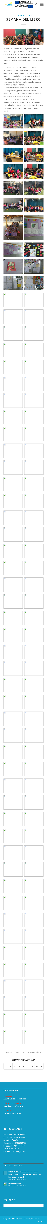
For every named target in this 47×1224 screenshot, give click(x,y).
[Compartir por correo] (41, 1066)
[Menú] (40, 4)
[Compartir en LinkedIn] (23, 1066)
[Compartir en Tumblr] (28, 1066)
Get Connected (35, 1219)
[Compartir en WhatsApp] (15, 1066)
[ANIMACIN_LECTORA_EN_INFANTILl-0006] (23, 37)
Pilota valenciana (14, 1183)
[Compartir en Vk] (32, 1066)
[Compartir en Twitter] (10, 1066)
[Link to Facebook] (38, 1221)
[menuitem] (35, 4)
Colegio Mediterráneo (32, 1052)
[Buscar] (35, 4)
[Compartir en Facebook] (6, 1066)
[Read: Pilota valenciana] (5, 1184)
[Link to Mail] (42, 1221)
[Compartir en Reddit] (37, 1066)
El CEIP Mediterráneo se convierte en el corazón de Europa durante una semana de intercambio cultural (24, 1174)
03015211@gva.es (17, 1151)
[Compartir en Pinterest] (19, 1066)
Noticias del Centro (23, 16)
